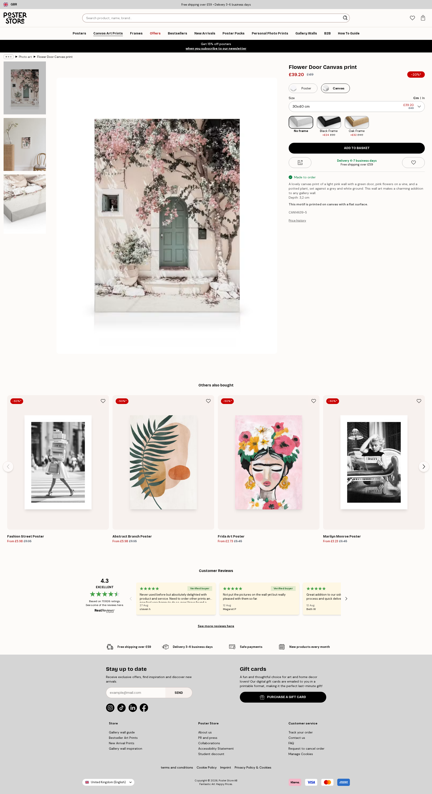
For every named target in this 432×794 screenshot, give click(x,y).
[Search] (346, 18)
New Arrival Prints (121, 743)
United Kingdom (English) (108, 782)
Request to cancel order (306, 748)
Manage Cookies (300, 754)
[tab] (412, 18)
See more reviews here (216, 626)
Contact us (296, 738)
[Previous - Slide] (285, 126)
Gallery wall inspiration (125, 748)
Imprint (225, 767)
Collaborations (209, 743)
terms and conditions (177, 767)
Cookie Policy (207, 767)
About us (205, 732)
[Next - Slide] (428, 126)
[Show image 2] (25, 144)
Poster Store (226, 780)
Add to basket (357, 148)
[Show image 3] (25, 204)
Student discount (211, 754)
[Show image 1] (25, 87)
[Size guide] (300, 162)
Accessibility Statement (216, 748)
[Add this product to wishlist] (413, 162)
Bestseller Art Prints (123, 738)
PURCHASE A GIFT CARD (286, 697)
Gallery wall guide (122, 732)
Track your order (300, 732)
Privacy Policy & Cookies (253, 767)
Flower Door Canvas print (55, 57)
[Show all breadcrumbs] (9, 56)
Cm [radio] (416, 98)
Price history (297, 220)
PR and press (207, 738)
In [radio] (423, 98)
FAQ (291, 743)
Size (292, 98)
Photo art (25, 57)
